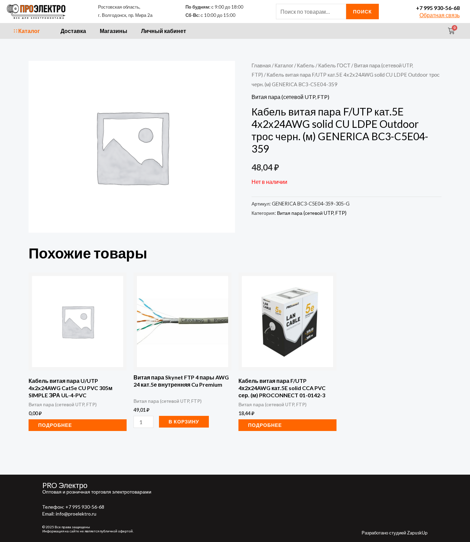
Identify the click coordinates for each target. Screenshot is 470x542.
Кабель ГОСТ (334, 65)
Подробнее (55, 425)
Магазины (113, 30)
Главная (261, 65)
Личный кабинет (163, 30)
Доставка (73, 30)
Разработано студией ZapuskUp (395, 532)
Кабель (305, 65)
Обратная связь (439, 15)
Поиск (362, 11)
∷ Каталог (27, 30)
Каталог (284, 65)
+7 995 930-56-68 (438, 7)
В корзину (184, 421)
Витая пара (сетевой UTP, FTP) (290, 96)
